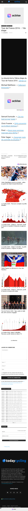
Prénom (3, 431)
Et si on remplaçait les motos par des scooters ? (20, 156)
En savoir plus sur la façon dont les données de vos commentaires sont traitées (12, 383)
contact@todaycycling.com (7, 483)
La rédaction (5, 32)
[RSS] (17, 492)
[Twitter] (5, 35)
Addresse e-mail (5, 436)
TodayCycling (7, 446)
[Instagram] (14, 492)
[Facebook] (2, 35)
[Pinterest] (8, 35)
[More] (17, 35)
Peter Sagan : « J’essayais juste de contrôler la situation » (6, 157)
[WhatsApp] (11, 35)
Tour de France (8, 5)
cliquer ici (22, 81)
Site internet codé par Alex (9, 499)
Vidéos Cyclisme (9, 25)
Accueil (2, 5)
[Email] (14, 35)
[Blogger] (7, 492)
